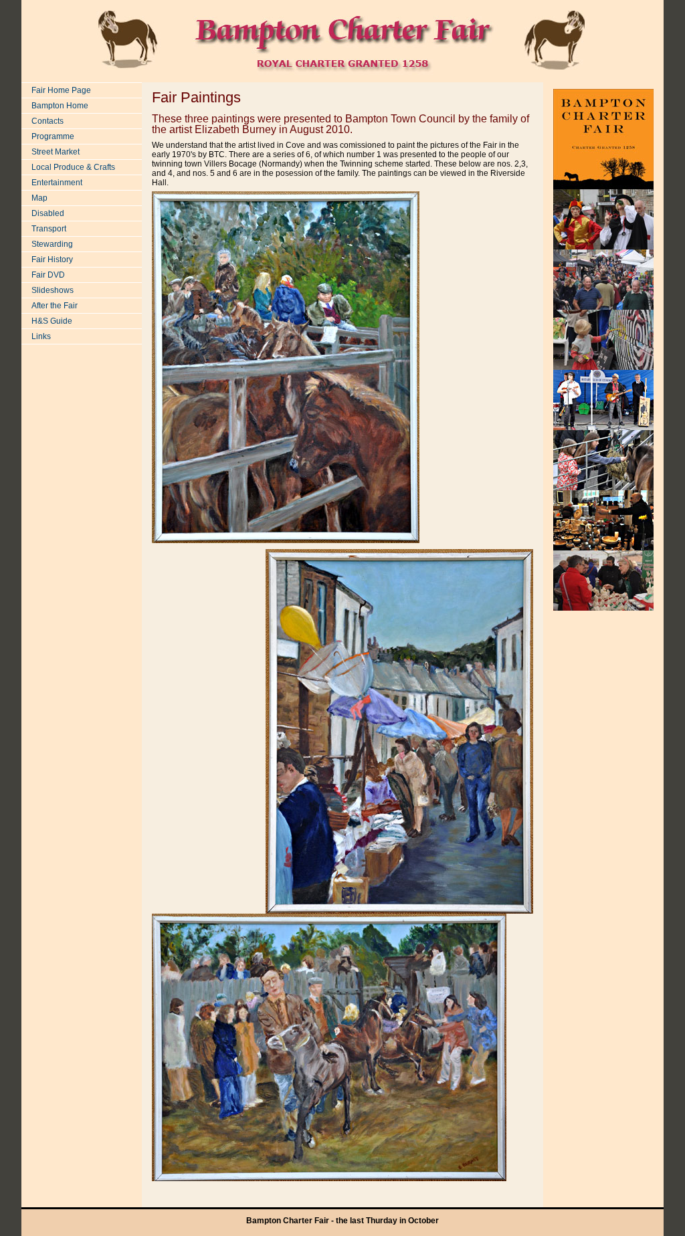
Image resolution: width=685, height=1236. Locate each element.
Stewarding (52, 244)
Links (41, 336)
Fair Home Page (61, 90)
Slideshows (52, 290)
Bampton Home (59, 105)
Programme (52, 136)
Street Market (55, 152)
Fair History (52, 259)
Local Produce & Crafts (73, 167)
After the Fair (54, 305)
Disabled (47, 213)
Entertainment (56, 182)
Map (39, 198)
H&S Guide (51, 321)
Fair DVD (48, 275)
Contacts (47, 121)
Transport (48, 228)
